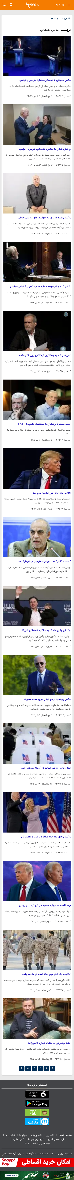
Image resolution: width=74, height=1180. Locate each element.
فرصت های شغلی (56, 1139)
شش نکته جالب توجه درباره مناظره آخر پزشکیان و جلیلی (40, 287)
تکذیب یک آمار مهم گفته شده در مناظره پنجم (46, 974)
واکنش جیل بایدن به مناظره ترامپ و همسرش (46, 837)
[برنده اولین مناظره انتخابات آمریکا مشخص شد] (37, 743)
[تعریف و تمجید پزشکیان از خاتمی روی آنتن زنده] (37, 331)
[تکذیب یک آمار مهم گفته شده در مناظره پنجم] (37, 950)
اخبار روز (51, 1135)
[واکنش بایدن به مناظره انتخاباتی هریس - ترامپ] (37, 124)
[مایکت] (37, 1122)
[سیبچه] (37, 1095)
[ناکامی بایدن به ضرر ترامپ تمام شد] (37, 468)
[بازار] (37, 1113)
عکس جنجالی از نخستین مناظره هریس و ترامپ (45, 80)
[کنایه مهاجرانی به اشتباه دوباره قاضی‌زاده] (37, 1018)
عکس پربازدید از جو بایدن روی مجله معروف (47, 699)
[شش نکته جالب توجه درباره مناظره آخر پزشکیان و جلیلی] (37, 262)
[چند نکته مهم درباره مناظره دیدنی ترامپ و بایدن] (37, 881)
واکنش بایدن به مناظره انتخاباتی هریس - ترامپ (45, 149)
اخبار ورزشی (37, 1135)
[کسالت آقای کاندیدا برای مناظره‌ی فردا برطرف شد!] (37, 537)
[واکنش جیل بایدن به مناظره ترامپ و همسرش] (37, 812)
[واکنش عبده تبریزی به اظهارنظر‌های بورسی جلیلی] (37, 193)
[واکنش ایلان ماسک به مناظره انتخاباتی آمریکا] (37, 606)
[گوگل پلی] (37, 1104)
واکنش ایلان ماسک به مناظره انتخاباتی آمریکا (46, 631)
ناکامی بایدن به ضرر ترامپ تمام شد (52, 493)
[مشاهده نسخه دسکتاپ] (4, 4)
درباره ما (23, 1135)
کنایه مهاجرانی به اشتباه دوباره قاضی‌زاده (49, 1043)
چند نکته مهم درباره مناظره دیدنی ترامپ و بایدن (45, 906)
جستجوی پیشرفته (41, 1143)
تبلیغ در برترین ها (36, 1139)
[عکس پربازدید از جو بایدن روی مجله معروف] (37, 675)
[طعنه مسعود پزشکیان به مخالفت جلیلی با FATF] (37, 400)
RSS (27, 1143)
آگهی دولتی (18, 1139)
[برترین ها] (32, 5)
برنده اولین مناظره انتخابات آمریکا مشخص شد (46, 768)
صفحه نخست (65, 1135)
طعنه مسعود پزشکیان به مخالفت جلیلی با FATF (44, 424)
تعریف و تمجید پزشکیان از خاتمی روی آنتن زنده (45, 355)
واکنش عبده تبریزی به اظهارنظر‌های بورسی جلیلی (44, 218)
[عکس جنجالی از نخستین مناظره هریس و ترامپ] (37, 56)
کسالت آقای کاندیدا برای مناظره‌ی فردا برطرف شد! (44, 562)
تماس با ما (10, 1135)
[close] (2, 1155)
